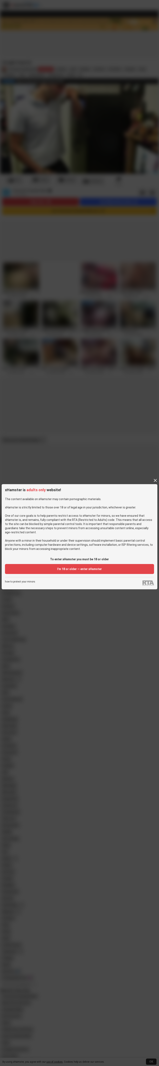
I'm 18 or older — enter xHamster (79, 569)
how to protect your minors (20, 581)
